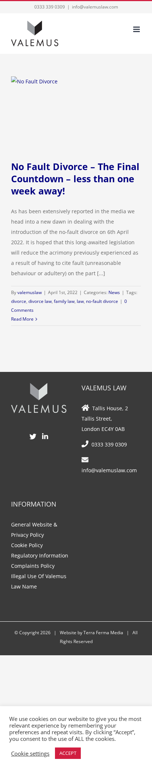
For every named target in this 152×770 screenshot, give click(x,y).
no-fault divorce (102, 301)
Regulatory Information (39, 555)
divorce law (40, 301)
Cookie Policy (27, 545)
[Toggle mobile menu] (137, 29)
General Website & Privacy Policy (34, 529)
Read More (22, 319)
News (114, 292)
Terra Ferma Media (103, 632)
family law (64, 301)
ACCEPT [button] (67, 753)
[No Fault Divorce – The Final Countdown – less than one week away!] (76, 112)
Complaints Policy (33, 565)
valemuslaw (29, 292)
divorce (18, 301)
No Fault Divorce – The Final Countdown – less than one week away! (75, 178)
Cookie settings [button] (30, 753)
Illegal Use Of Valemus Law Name (38, 581)
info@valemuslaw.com (95, 7)
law (80, 301)
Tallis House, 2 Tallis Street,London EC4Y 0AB (105, 418)
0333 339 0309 (49, 7)
